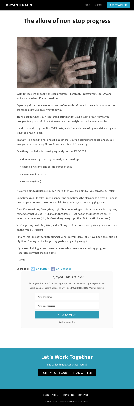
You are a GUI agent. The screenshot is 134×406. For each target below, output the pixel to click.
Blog (87, 5)
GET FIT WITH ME (118, 5)
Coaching (68, 395)
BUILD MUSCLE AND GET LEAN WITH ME (67, 372)
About (98, 5)
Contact (83, 395)
